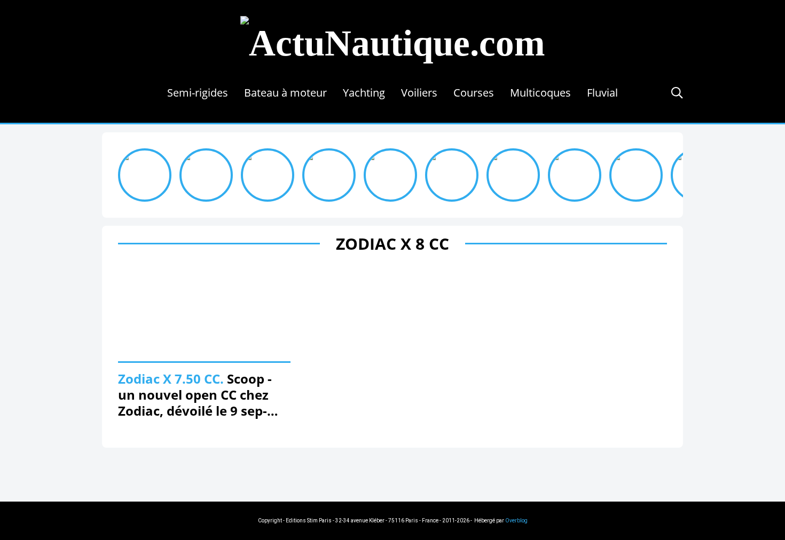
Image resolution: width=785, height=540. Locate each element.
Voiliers (419, 92)
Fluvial (602, 92)
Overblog (516, 520)
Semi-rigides (197, 92)
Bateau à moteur (285, 92)
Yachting (364, 92)
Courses (473, 92)
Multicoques (540, 92)
